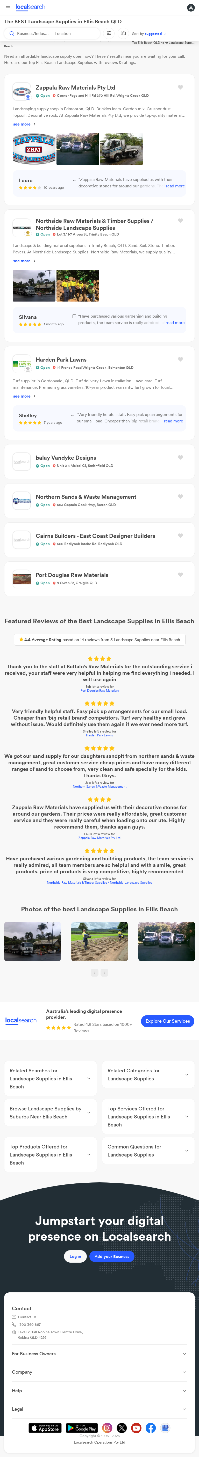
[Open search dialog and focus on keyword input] (9, 33)
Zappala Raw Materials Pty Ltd (99, 838)
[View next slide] (104, 973)
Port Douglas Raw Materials (100, 690)
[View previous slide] (94, 973)
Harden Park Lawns (99, 735)
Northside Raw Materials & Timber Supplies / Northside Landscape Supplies (99, 882)
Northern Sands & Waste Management (99, 786)
